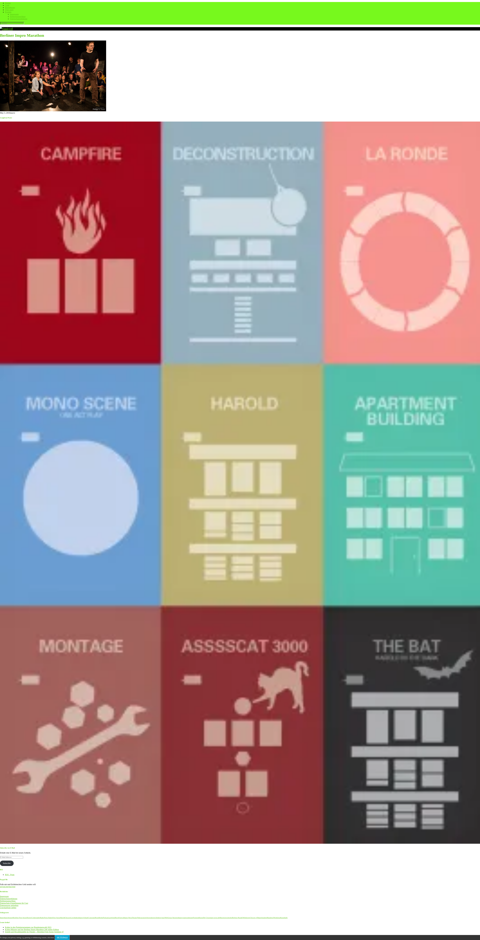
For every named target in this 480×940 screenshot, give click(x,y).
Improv (81, 918)
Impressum (14, 14)
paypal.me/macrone (7, 887)
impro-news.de (215, 918)
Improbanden (262, 918)
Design (8, 3)
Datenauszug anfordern (9, 905)
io (146, 918)
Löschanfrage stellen (8, 908)
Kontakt (8, 12)
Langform (111, 918)
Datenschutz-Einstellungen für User (14, 903)
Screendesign (151, 918)
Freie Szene (56, 918)
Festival (121, 918)
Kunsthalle (284, 918)
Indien (76, 918)
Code (7, 5)
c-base (162, 918)
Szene (201, 918)
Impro (2, 918)
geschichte (228, 918)
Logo (72, 918)
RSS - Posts (9, 875)
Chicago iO (254, 918)
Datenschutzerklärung (18, 19)
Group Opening (173, 918)
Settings (62, 937)
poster (143, 918)
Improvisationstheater (185, 918)
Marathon (270, 918)
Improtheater (10, 8)
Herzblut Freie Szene (20, 918)
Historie (222, 918)
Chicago (68, 918)
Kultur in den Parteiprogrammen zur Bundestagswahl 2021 (28, 927)
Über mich (9, 10)
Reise (97, 918)
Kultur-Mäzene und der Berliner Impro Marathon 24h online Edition (32, 929)
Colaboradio (35, 918)
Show (116, 918)
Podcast (105, 918)
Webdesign (246, 918)
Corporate (91, 918)
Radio (42, 918)
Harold (62, 918)
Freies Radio (48, 918)
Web (166, 918)
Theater (134, 918)
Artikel (158, 918)
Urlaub (86, 918)
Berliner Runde (237, 918)
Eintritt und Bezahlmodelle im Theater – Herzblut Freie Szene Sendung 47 (34, 932)
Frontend (196, 918)
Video (139, 918)
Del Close (206, 918)
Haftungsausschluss (18, 17)
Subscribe (7, 863)
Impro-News (128, 918)
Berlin (101, 918)
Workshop (276, 918)
